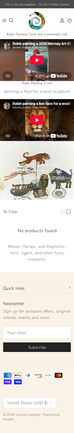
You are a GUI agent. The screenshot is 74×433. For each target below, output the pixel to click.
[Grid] (62, 211)
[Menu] (4, 20)
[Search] (13, 20)
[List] (68, 211)
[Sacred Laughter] (37, 20)
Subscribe (37, 347)
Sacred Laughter (28, 414)
